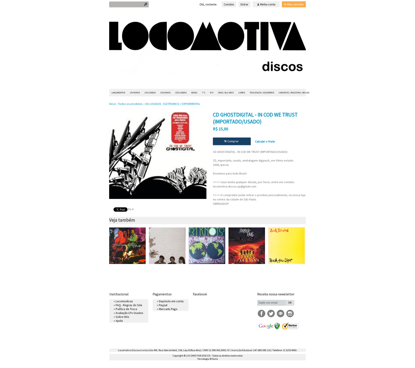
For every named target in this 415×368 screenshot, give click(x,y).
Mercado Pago (168, 309)
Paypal (163, 305)
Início (112, 104)
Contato (229, 4)
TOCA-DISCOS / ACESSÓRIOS (262, 92)
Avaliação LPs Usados (129, 313)
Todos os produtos (130, 104)
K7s (211, 92)
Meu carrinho (295, 4)
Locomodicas (124, 301)
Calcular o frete (265, 141)
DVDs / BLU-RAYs (226, 92)
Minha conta (267, 4)
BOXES (194, 92)
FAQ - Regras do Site (129, 305)
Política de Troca (126, 309)
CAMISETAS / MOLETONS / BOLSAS (294, 92)
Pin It (131, 209)
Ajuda (119, 321)
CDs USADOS (181, 92)
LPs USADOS (150, 92)
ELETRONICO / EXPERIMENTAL (181, 104)
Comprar (232, 141)
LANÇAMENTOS (118, 92)
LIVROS (241, 92)
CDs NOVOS (165, 92)
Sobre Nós (122, 317)
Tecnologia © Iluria (207, 358)
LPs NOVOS (135, 92)
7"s (203, 92)
